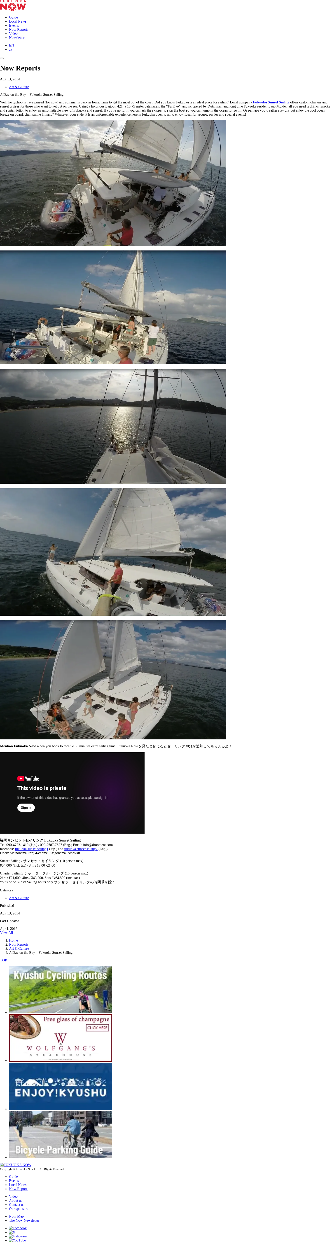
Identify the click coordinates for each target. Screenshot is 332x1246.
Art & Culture (19, 87)
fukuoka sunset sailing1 (31, 849)
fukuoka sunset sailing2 (81, 849)
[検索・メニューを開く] (2, 58)
